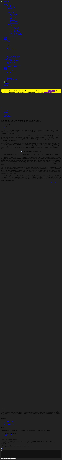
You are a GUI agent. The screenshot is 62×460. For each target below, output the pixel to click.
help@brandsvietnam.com (10, 435)
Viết (2, 88)
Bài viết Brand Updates (5, 107)
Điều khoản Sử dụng (9, 421)
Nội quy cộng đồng (9, 424)
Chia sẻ (6, 111)
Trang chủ (6, 115)
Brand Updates (8, 116)
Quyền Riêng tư (8, 422)
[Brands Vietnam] (5, 1)
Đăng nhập (7, 83)
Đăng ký (6, 85)
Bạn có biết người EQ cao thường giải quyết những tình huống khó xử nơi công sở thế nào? (28, 90)
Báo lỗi (6, 112)
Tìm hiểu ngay (51, 90)
